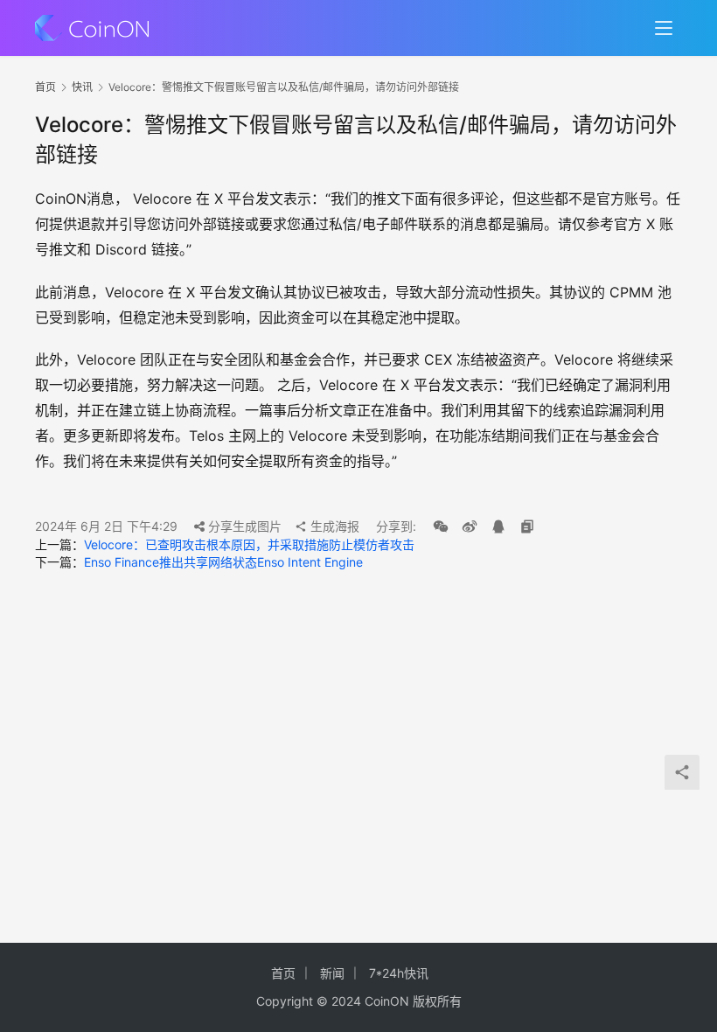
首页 (45, 87)
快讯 (82, 87)
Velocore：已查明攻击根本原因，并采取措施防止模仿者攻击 (249, 544)
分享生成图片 (243, 526)
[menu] (663, 28)
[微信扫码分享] (441, 526)
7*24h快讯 (398, 973)
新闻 (332, 973)
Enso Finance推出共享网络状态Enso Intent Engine (223, 561)
